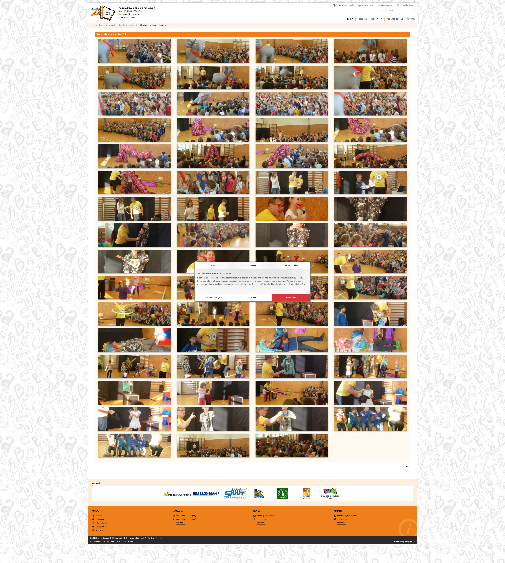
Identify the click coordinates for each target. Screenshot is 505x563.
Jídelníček (100, 519)
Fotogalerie (111, 25)
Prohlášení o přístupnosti (100, 538)
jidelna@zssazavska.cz (266, 516)
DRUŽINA (376, 19)
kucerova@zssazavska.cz (347, 516)
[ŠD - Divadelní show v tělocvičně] (134, 62)
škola (101, 25)
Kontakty (99, 530)
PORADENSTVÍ (395, 19)
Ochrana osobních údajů (135, 538)
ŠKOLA (349, 19)
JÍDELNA (362, 19)
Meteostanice (102, 523)
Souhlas (213, 265)
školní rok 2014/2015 (128, 25)
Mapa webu (118, 538)
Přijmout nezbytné (213, 298)
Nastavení (252, 265)
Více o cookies (291, 265)
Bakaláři (99, 516)
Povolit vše (291, 298)
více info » (180, 523)
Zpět (407, 467)
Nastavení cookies (155, 538)
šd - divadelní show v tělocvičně (153, 25)
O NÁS (411, 19)
